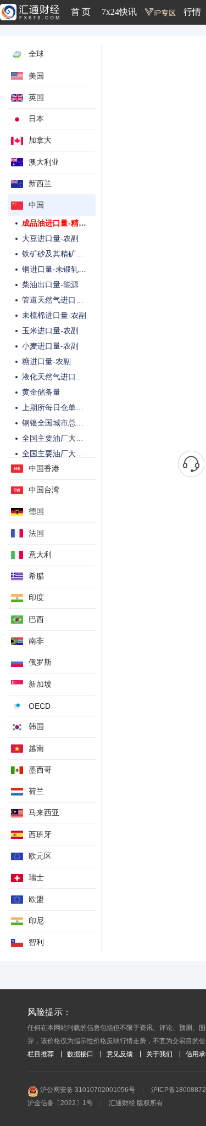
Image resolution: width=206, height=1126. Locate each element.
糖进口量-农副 (46, 361)
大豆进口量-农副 (50, 238)
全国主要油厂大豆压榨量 (64, 453)
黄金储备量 (41, 392)
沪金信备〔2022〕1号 (60, 1103)
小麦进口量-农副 (50, 345)
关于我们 (159, 1054)
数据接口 (80, 1054)
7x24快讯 (119, 11)
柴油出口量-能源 (50, 284)
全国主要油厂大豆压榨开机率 (72, 438)
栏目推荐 (40, 1054)
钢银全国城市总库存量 (60, 422)
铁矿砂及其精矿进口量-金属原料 (77, 253)
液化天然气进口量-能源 (62, 376)
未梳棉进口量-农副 (54, 315)
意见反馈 (120, 1054)
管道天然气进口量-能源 (62, 299)
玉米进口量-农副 (50, 330)
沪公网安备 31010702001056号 (86, 1090)
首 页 (81, 11)
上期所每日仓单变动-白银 (65, 407)
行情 (192, 11)
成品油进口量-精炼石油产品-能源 (78, 223)
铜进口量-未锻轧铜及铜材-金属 (74, 269)
